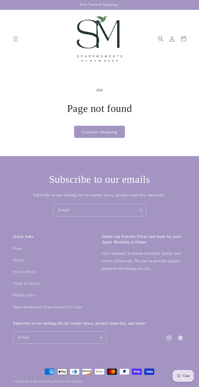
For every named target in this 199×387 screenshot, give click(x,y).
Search (18, 260)
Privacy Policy (25, 272)
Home (17, 248)
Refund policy (24, 295)
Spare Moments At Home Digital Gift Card (47, 307)
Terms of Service (27, 283)
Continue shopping (99, 132)
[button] (15, 39)
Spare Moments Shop (39, 381)
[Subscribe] (140, 210)
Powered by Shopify (69, 381)
